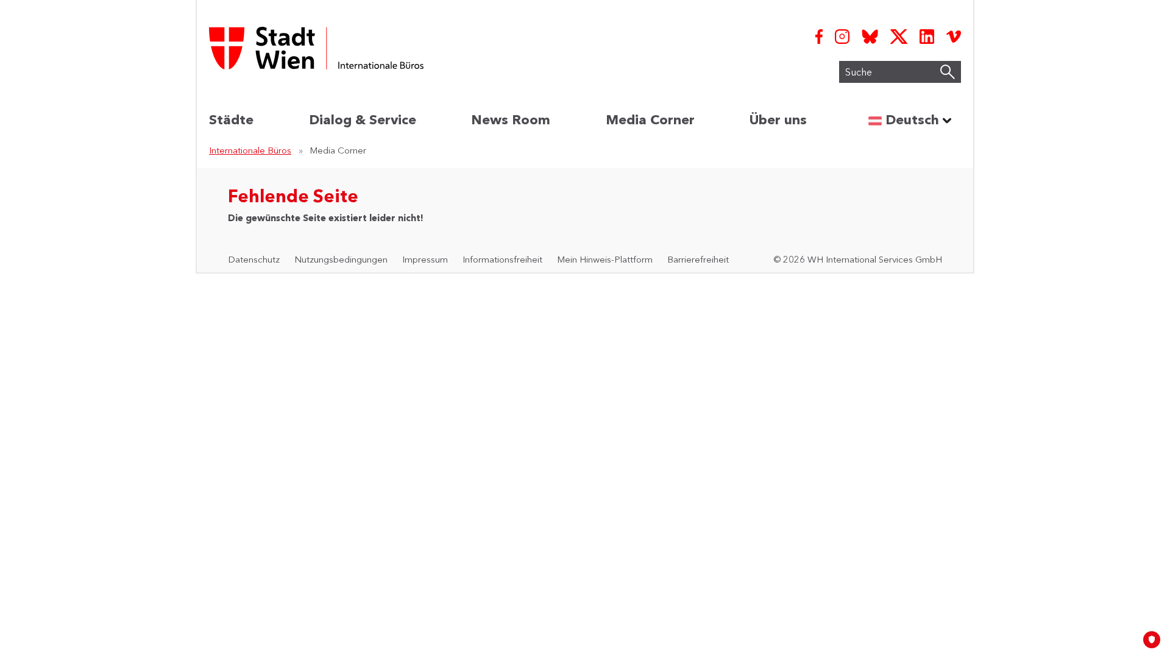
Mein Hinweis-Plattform (605, 259)
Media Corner (650, 119)
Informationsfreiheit (502, 259)
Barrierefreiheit (698, 259)
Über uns (778, 119)
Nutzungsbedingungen (341, 259)
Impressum (425, 259)
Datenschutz (254, 259)
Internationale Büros (250, 150)
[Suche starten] (947, 72)
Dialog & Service (362, 119)
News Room (510, 119)
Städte (231, 119)
